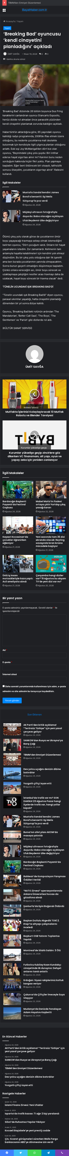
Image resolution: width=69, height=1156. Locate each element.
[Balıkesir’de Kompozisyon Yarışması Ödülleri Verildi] (12, 881)
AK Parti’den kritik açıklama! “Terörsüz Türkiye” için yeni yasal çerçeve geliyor (42, 728)
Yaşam (20, 21)
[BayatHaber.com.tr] (34, 10)
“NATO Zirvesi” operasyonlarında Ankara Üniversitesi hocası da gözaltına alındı (42, 894)
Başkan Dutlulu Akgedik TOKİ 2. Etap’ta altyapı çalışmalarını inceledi (41, 924)
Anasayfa (10, 21)
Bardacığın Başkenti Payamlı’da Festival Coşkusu (14, 504)
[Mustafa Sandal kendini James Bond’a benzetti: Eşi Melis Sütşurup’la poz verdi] (11, 196)
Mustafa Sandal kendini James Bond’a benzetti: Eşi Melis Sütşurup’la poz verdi (41, 196)
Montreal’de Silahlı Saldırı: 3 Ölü (42, 950)
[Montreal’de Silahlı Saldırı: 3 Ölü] (12, 955)
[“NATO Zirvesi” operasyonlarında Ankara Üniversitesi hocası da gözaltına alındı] (12, 895)
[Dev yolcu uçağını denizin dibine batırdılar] (12, 773)
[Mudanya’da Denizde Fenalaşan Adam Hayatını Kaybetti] (12, 1013)
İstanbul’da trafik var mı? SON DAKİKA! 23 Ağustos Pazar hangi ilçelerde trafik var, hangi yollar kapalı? (42, 803)
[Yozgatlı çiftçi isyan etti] (12, 788)
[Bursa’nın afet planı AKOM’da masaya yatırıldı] (12, 837)
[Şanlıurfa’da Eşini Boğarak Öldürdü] (12, 911)
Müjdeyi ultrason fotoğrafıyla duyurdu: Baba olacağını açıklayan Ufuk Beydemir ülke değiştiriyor (43, 216)
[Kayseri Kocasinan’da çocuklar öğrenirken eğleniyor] (18, 525)
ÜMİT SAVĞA (13, 54)
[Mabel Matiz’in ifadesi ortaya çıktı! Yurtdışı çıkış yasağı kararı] (51, 489)
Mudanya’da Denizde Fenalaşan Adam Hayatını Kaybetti (42, 1010)
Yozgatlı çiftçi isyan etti (37, 783)
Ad (5, 650)
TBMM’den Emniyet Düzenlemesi (24, 2)
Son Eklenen (34, 714)
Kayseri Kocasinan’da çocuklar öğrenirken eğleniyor (15, 540)
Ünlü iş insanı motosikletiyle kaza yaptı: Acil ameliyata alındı (18, 578)
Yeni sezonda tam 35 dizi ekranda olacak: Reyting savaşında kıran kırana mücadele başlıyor (50, 541)
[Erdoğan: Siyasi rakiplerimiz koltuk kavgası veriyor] (12, 985)
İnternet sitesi (10, 674)
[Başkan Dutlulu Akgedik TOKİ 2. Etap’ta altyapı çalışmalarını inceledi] (12, 925)
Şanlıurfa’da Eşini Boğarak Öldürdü (43, 906)
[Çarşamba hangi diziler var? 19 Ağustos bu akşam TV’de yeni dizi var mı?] (51, 563)
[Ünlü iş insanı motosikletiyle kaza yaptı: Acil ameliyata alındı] (18, 563)
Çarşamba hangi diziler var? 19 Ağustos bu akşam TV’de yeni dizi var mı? (51, 578)
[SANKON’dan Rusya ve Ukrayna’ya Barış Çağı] (12, 745)
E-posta (7, 662)
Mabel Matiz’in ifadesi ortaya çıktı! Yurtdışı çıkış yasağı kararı (50, 504)
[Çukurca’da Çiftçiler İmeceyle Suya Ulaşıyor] (12, 999)
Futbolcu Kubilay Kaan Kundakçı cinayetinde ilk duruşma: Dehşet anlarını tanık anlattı (42, 968)
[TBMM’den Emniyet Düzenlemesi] (12, 759)
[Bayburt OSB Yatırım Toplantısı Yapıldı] (12, 940)
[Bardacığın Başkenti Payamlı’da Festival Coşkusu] (18, 489)
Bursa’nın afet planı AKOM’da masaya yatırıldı (40, 834)
